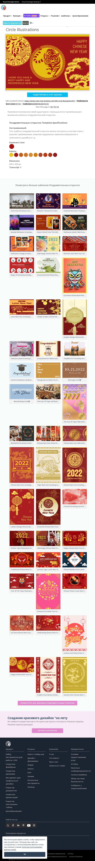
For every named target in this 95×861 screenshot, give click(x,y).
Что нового (54, 758)
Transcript (14, 167)
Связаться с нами (57, 766)
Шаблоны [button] (65, 16)
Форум (30, 765)
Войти (25, 23)
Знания (31, 776)
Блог (30, 772)
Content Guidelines (79, 775)
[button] (18, 16)
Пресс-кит (53, 762)
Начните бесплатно (47, 730)
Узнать (31, 769)
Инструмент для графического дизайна (13, 781)
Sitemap (31, 787)
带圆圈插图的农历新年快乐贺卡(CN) (36, 104)
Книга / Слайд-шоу (36, 754)
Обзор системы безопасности (19, 859)
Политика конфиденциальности (55, 856)
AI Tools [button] (30, 15)
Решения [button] (55, 16)
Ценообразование (80, 16)
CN (57, 107)
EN (52, 107)
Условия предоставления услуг (78, 757)
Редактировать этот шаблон (47, 95)
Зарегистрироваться (12, 23)
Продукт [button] (6, 16)
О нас (51, 754)
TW (54, 107)
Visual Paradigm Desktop (30, 2)
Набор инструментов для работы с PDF (14, 757)
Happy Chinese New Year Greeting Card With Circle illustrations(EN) (49, 101)
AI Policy (74, 764)
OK (25, 854)
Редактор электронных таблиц (11, 804)
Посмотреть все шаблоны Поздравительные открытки (47, 703)
